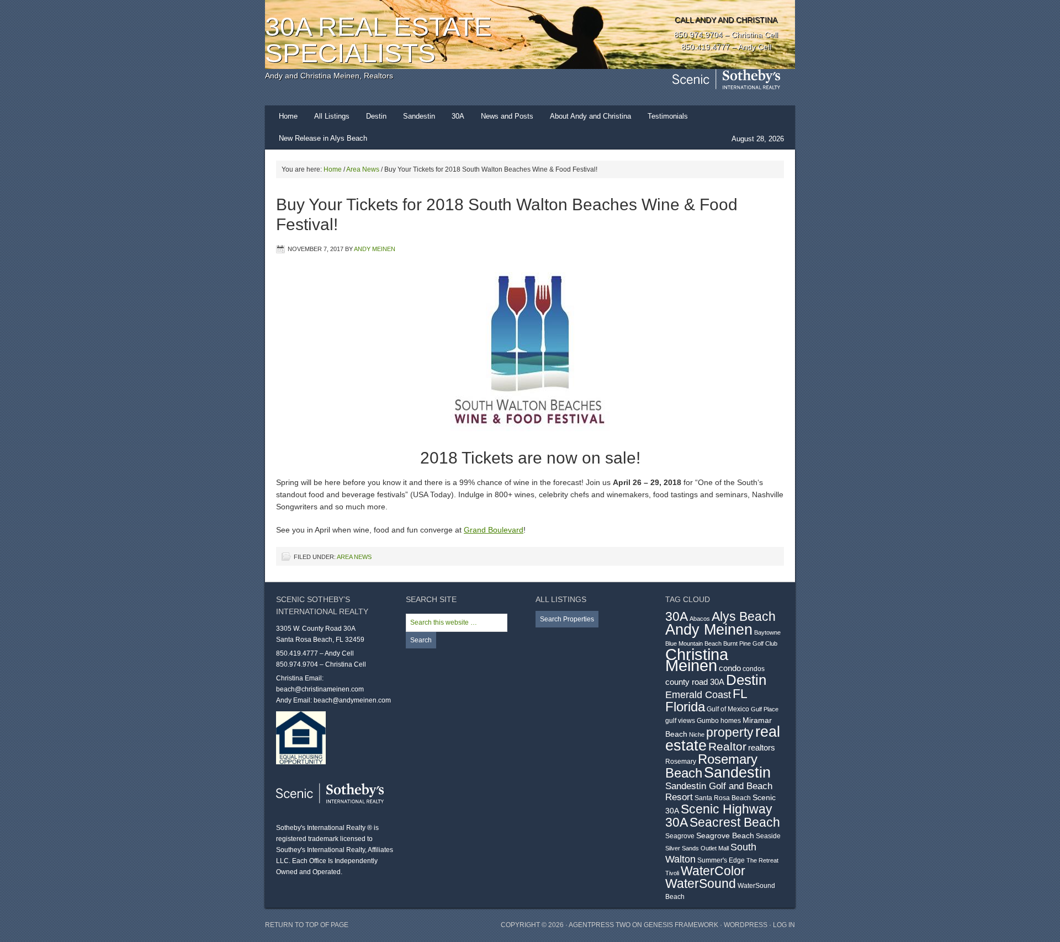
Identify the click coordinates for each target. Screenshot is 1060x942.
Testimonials (668, 116)
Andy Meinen (374, 249)
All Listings (331, 116)
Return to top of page (306, 925)
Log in (784, 925)
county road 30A (694, 681)
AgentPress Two (599, 925)
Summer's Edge (721, 860)
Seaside (768, 836)
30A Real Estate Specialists (378, 40)
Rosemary (680, 761)
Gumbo (708, 721)
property (730, 732)
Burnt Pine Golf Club (750, 643)
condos (754, 669)
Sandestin (419, 116)
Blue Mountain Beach (693, 643)
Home (288, 116)
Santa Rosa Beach (723, 798)
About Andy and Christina (590, 116)
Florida (685, 707)
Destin (376, 116)
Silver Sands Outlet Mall (697, 848)
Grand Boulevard (493, 529)
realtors (761, 747)
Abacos (700, 618)
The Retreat (762, 860)
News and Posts (507, 116)
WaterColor (713, 871)
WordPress (745, 925)
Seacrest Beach (735, 822)
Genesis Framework (681, 925)
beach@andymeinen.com (352, 700)
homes (730, 721)
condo (730, 668)
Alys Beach (744, 616)
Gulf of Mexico (728, 709)
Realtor (727, 746)
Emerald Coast (698, 694)
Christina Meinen (696, 659)
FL (740, 693)
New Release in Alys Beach (323, 138)
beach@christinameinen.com (320, 689)
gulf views (680, 721)
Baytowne (767, 632)
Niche (696, 734)
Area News (354, 557)
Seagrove (680, 836)
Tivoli (672, 873)
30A (458, 116)
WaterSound (700, 884)
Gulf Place (764, 709)
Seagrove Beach (725, 835)
